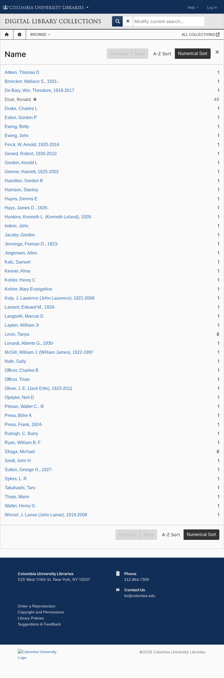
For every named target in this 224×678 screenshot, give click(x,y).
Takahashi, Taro (20, 487)
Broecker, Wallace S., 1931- (31, 81)
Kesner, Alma (17, 271)
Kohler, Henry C (20, 280)
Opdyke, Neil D (19, 397)
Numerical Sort (192, 53)
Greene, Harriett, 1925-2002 (32, 171)
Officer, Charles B (22, 370)
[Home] (6, 34)
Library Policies (31, 618)
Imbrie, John (16, 226)
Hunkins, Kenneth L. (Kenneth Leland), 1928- (48, 217)
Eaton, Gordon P (21, 117)
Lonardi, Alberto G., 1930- (29, 343)
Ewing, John (17, 135)
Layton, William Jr (22, 325)
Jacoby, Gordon (20, 235)
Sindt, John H (18, 460)
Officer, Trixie (17, 379)
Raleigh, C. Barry (21, 433)
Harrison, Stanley (21, 189)
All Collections (199, 34)
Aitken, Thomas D (22, 72)
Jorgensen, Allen (21, 253)
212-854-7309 (136, 579)
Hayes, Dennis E (21, 198)
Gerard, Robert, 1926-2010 (31, 153)
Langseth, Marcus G (24, 316)
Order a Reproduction (36, 606)
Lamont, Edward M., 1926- (30, 307)
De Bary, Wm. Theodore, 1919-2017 (39, 90)
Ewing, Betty (17, 126)
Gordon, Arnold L (21, 162)
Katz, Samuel (18, 262)
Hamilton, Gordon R (24, 180)
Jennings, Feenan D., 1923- (31, 244)
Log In (212, 7)
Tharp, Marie (17, 496)
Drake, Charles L (21, 108)
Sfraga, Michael (20, 451)
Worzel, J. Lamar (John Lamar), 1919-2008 (46, 514)
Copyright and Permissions (41, 612)
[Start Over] (128, 21)
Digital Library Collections (53, 21)
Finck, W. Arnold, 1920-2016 (32, 144)
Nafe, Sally (15, 361)
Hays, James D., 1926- (27, 207)
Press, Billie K (18, 415)
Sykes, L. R (16, 478)
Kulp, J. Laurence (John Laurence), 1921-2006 (50, 298)
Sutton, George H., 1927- (29, 469)
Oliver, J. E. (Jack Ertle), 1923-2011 (38, 388)
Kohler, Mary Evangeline (28, 289)
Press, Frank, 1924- (24, 424)
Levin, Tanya (17, 334)
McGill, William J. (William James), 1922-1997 (49, 352)
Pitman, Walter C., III (24, 406)
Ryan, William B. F (23, 442)
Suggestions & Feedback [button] (39, 624)
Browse (39, 34)
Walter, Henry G (20, 505)
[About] (19, 34)
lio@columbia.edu (139, 595)
